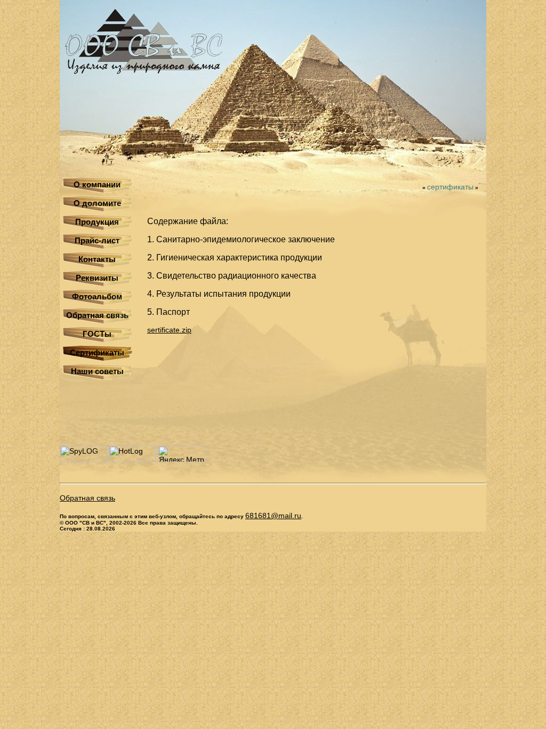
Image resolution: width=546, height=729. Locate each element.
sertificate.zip (169, 330)
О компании (97, 184)
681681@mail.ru (273, 515)
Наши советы (97, 371)
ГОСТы (97, 333)
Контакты (97, 259)
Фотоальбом (97, 296)
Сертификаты (97, 352)
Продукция (97, 221)
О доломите (97, 203)
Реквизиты (97, 277)
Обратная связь (97, 315)
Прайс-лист (97, 240)
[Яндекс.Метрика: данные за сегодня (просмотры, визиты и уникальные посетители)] (181, 454)
